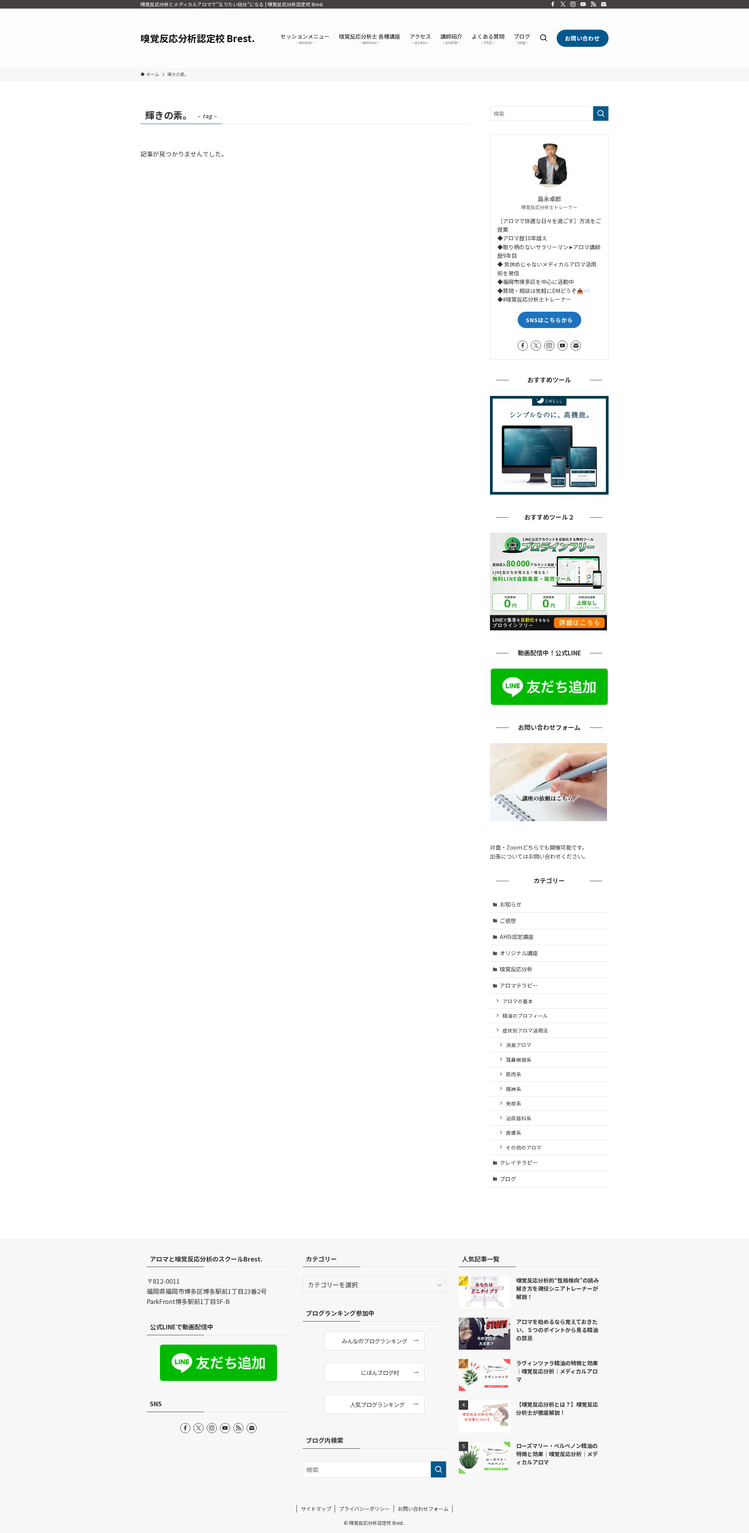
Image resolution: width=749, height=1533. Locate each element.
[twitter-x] (563, 4)
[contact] (603, 4)
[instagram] (573, 4)
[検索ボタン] (543, 38)
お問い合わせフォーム (423, 1508)
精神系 (513, 1089)
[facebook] (553, 4)
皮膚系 (513, 1132)
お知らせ (511, 904)
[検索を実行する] (601, 113)
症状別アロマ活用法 (525, 1030)
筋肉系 (513, 1074)
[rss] (593, 4)
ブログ (508, 1179)
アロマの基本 (517, 1001)
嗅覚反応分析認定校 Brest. (197, 38)
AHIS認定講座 (517, 936)
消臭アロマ (518, 1045)
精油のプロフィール (525, 1015)
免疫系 (513, 1103)
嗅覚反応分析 (516, 969)
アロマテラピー (519, 985)
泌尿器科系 (518, 1118)
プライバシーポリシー (364, 1508)
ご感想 (508, 920)
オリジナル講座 (519, 953)
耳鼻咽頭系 (518, 1059)
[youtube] (583, 4)
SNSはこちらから (549, 320)
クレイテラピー (519, 1162)
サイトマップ (316, 1508)
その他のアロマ (523, 1147)
